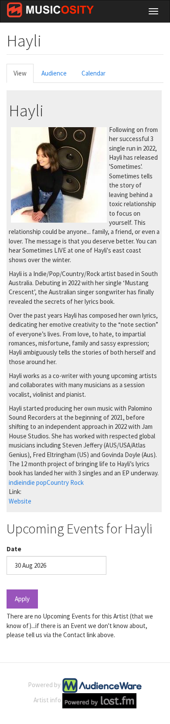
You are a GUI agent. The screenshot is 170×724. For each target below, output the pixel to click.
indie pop (34, 482)
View (24, 75)
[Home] (50, 9)
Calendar (93, 73)
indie (15, 482)
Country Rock (65, 482)
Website (20, 501)
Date (14, 549)
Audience (54, 73)
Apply (22, 599)
